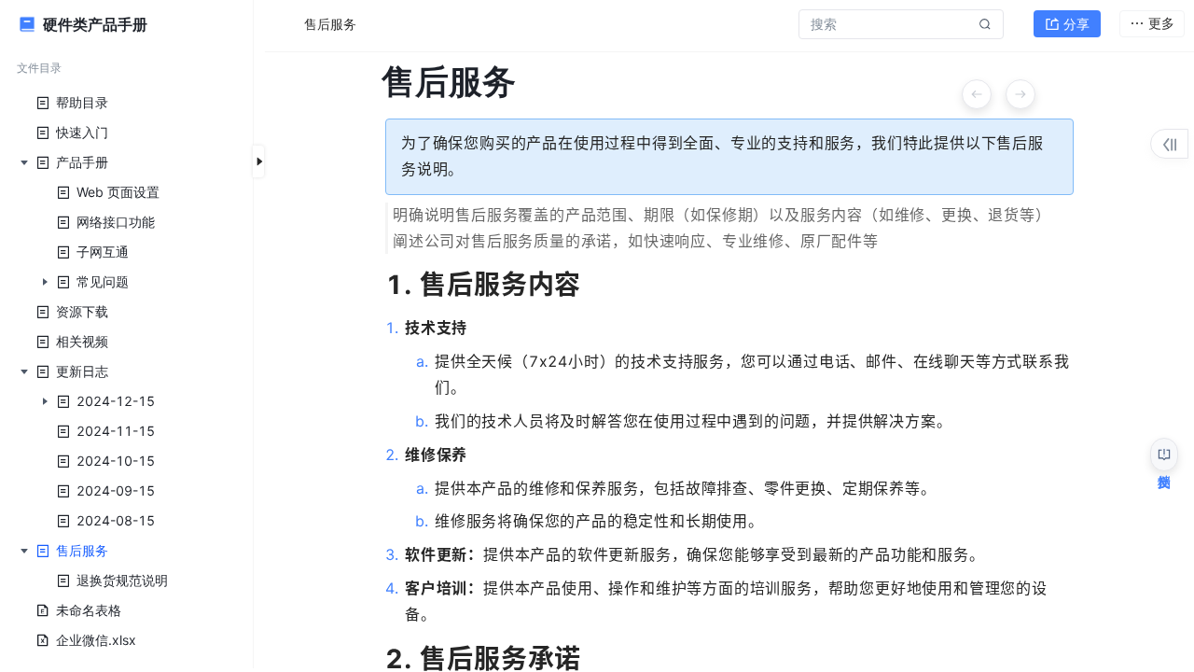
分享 (1076, 24)
